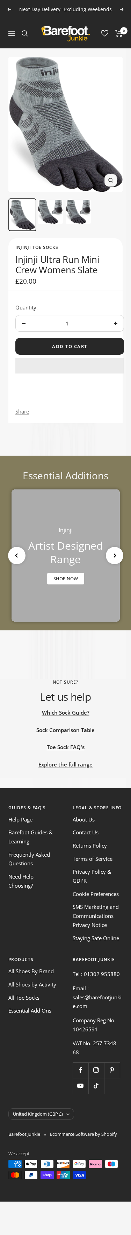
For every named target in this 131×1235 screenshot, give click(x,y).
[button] (69, 365)
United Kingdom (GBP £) (38, 1114)
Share (22, 411)
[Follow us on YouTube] (80, 1086)
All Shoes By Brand (31, 971)
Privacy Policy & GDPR (92, 876)
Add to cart (69, 346)
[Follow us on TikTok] (96, 1086)
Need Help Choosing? (21, 881)
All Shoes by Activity (32, 984)
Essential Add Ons (29, 1010)
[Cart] (119, 33)
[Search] (25, 33)
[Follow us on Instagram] (96, 1070)
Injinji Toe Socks (36, 247)
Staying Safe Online (96, 938)
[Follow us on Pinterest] (112, 1070)
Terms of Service (92, 858)
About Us (84, 819)
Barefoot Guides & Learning (30, 837)
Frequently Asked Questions (29, 859)
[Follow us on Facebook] (80, 1070)
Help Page (20, 819)
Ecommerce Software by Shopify (83, 1134)
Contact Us (86, 832)
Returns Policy (90, 845)
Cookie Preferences (96, 893)
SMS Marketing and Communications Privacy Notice (96, 915)
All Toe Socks (23, 997)
